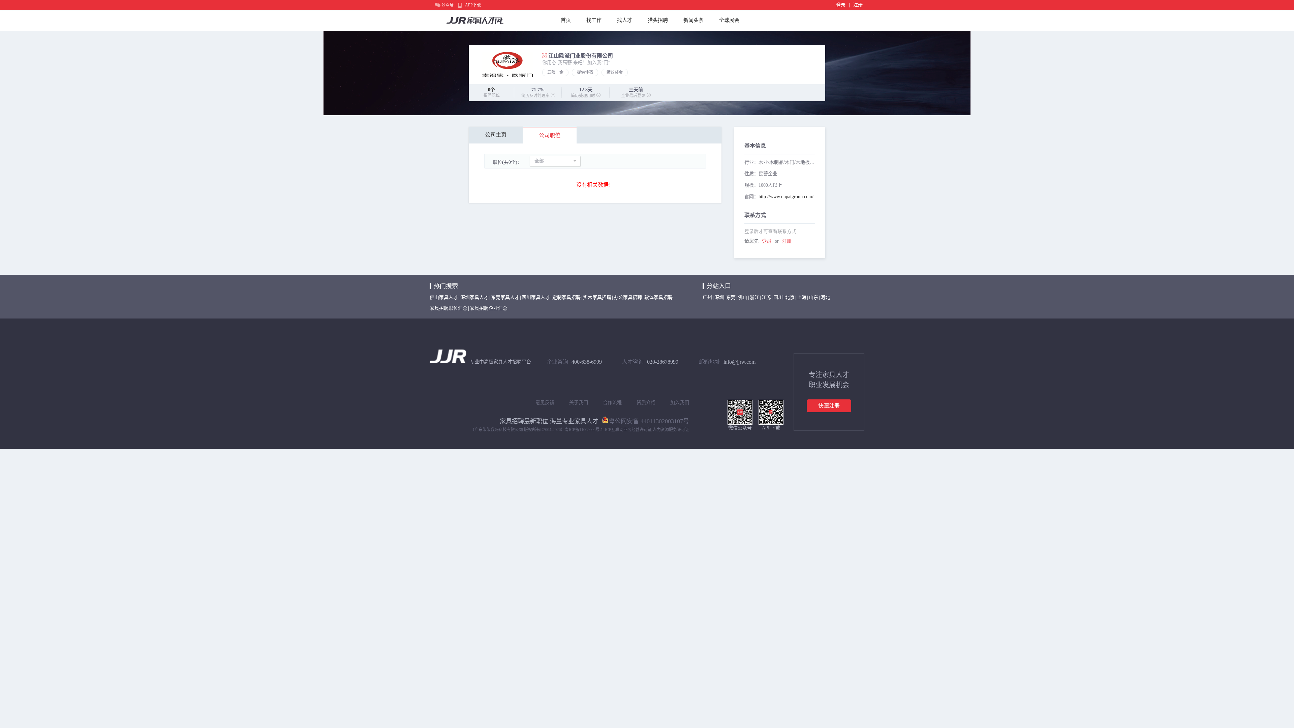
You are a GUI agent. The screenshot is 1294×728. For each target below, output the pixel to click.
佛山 (742, 297)
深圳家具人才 (474, 297)
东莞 (731, 297)
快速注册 (829, 405)
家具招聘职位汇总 (448, 308)
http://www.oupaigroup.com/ (786, 196)
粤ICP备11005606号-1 (584, 429)
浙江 (754, 297)
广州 (707, 297)
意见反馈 (544, 402)
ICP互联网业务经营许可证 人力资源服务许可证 (647, 429)
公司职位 (549, 135)
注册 (858, 4)
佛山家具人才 (444, 297)
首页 (566, 20)
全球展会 (729, 20)
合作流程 (612, 402)
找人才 (624, 20)
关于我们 (578, 402)
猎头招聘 (658, 20)
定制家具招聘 (566, 297)
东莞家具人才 (505, 297)
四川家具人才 (536, 297)
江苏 (766, 297)
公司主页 (495, 135)
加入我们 (679, 402)
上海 (801, 297)
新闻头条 (693, 20)
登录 (840, 4)
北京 (790, 297)
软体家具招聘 (658, 297)
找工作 (594, 20)
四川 (778, 297)
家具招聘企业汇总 (488, 308)
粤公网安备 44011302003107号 (649, 420)
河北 (825, 297)
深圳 (719, 297)
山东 (813, 297)
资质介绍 (646, 402)
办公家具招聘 (628, 297)
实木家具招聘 (597, 297)
